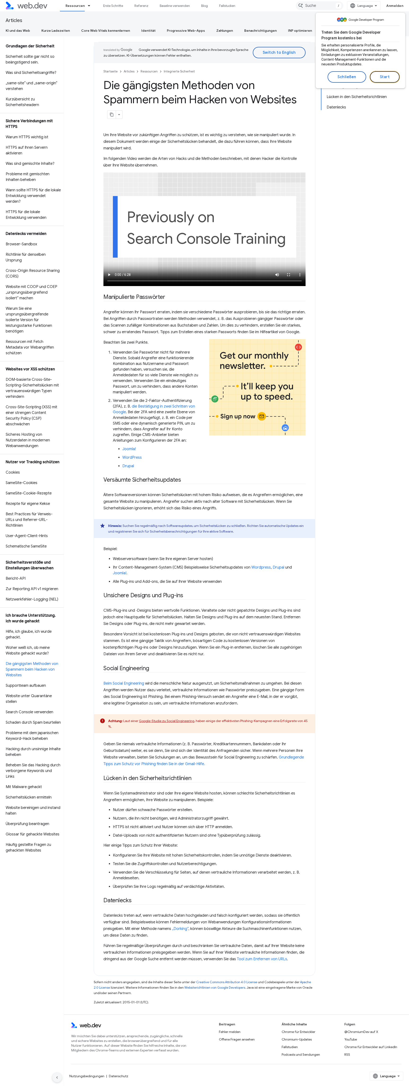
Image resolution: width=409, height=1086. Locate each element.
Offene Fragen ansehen (237, 1039)
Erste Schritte (113, 6)
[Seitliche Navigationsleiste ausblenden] (57, 1077)
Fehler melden (229, 1032)
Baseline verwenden (175, 6)
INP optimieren (300, 30)
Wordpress (261, 567)
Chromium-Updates (297, 1039)
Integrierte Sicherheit (179, 71)
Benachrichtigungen (260, 30)
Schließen (347, 77)
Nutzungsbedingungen (86, 1076)
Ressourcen (75, 6)
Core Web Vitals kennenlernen (105, 30)
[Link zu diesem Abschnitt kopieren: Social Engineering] (153, 669)
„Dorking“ (180, 928)
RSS (347, 1054)
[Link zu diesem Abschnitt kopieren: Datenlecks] (136, 901)
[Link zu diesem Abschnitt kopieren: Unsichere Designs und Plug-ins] (187, 596)
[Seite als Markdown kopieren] (111, 115)
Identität (148, 30)
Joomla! (129, 449)
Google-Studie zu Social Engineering (166, 721)
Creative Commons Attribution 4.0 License (226, 982)
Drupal (128, 466)
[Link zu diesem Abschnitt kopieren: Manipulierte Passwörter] (169, 297)
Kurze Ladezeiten (55, 30)
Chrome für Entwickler (298, 1032)
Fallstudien (227, 6)
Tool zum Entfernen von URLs (262, 959)
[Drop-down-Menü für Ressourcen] (91, 6)
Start (385, 77)
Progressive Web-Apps (186, 30)
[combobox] (319, 5)
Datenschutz (118, 1076)
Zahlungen (224, 30)
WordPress (132, 457)
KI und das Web (18, 30)
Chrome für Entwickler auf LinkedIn (370, 1047)
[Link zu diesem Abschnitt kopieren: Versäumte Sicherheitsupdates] (185, 480)
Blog (204, 6)
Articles (14, 20)
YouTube (350, 1039)
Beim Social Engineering (123, 683)
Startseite (110, 71)
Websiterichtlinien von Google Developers (214, 988)
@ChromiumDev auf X (361, 1032)
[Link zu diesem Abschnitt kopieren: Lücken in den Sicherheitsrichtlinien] (195, 778)
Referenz (141, 6)
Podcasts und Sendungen (301, 1054)
